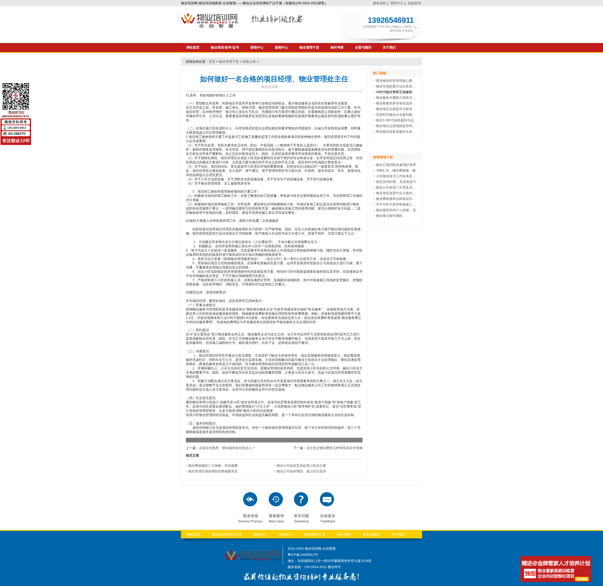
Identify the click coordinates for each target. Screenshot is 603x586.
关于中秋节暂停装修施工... (395, 204)
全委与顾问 (363, 47)
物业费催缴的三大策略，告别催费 (213, 465)
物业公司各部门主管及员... (395, 187)
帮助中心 (396, 3)
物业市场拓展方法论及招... (395, 86)
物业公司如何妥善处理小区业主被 (301, 465)
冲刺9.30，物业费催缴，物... (397, 170)
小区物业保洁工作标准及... (395, 176)
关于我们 (389, 47)
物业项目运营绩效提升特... (395, 126)
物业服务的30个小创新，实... (397, 210)
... (395, 92)
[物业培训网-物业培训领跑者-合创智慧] (242, 27)
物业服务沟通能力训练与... (395, 97)
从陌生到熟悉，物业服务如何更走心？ (227, 448)
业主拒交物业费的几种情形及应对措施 (334, 448)
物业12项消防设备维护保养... (397, 165)
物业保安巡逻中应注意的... (395, 193)
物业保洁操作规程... (390, 216)
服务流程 (379, 3)
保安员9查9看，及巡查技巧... (397, 182)
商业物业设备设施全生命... (395, 131)
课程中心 (257, 47)
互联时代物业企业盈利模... (395, 114)
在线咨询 (414, 3)
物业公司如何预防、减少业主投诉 (301, 471)
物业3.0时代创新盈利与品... (396, 120)
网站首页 (193, 47)
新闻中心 (281, 47)
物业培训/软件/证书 (225, 47)
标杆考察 (337, 47)
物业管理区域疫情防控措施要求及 (213, 471)
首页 (212, 61)
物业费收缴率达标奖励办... (395, 199)
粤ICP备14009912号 (303, 555)
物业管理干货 (309, 47)
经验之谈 (249, 61)
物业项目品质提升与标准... (395, 109)
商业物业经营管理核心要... (395, 81)
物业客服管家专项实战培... (395, 103)
